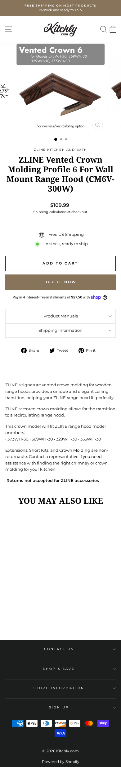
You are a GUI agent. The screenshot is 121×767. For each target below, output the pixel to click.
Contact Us (59, 649)
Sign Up (59, 707)
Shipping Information (60, 330)
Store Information (59, 688)
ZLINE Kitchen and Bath (60, 150)
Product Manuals (60, 316)
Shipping (40, 212)
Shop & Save (59, 669)
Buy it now (60, 282)
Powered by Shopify (60, 761)
